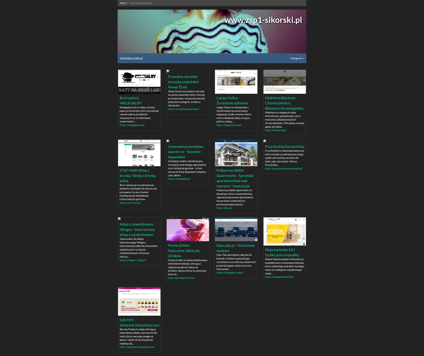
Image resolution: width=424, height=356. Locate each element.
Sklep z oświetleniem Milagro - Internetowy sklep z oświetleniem (137, 229)
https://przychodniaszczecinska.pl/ (284, 168)
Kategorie (296, 58)
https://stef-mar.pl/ (130, 202)
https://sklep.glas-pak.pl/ (230, 272)
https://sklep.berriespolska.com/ (137, 346)
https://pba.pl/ (224, 207)
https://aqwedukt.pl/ (179, 178)
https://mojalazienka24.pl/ (279, 276)
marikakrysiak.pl (131, 58)
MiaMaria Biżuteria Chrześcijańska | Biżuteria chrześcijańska (284, 103)
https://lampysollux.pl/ (228, 125)
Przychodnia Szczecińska (284, 146)
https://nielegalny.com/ (132, 125)
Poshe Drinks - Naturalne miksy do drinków (184, 250)
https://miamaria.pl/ (276, 130)
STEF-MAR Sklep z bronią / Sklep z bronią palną (137, 175)
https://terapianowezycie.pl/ (183, 108)
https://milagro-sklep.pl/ (133, 260)
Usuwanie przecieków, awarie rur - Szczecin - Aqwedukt (186, 151)
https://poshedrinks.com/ (181, 277)
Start (123, 2)
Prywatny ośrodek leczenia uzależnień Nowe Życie (183, 81)
